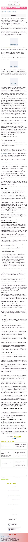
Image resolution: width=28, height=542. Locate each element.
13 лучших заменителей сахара (15, 509)
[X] (15, 438)
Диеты (24, 7)
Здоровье (4, 7)
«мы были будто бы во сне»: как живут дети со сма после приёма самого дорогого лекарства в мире (20, 453)
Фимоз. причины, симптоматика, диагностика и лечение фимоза (12, 524)
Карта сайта (4, 536)
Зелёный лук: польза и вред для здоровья (14, 66)
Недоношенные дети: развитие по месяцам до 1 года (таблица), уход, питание (6, 453)
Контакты (7, 536)
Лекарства (16, 451)
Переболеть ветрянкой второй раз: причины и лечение (6, 460)
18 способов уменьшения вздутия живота (16, 514)
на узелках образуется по (10, 70)
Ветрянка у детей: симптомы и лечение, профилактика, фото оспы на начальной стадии (20, 462)
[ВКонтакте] (12, 438)
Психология (11, 7)
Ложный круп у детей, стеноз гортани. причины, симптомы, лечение (13, 529)
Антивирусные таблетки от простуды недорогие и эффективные (13, 504)
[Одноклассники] (13, 438)
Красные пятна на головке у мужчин (16, 499)
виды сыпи (10, 245)
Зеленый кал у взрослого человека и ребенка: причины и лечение (14, 44)
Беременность (18, 7)
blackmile (12, 2)
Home (2, 11)
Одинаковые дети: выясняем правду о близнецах (20, 445)
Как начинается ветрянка (4, 153)
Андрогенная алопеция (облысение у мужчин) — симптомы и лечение (13, 490)
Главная (1, 536)
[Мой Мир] (14, 438)
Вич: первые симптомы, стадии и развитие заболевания (12, 519)
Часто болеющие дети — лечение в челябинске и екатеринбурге (14, 84)
